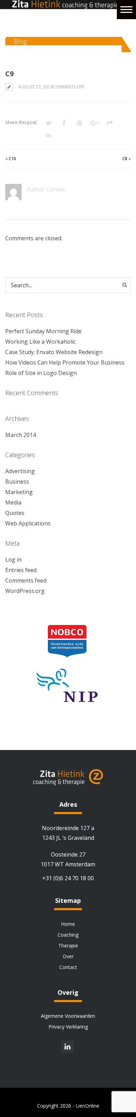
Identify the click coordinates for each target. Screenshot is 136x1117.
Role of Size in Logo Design (41, 373)
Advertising (20, 471)
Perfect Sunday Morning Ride (43, 331)
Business (17, 481)
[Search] (124, 285)
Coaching (68, 934)
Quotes (14, 513)
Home (68, 924)
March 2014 (20, 435)
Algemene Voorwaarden (68, 1016)
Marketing (19, 492)
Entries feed (21, 570)
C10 (12, 159)
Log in (13, 559)
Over (68, 956)
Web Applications (28, 523)
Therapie (68, 945)
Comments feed (25, 580)
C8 (124, 159)
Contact (68, 967)
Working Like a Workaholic (40, 341)
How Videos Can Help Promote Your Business (64, 362)
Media (13, 502)
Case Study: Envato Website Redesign (54, 352)
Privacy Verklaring (68, 1026)
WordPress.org (25, 591)
